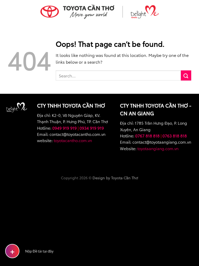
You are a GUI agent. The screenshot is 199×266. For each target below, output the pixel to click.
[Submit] (186, 75)
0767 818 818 (147, 135)
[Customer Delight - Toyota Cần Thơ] (99, 11)
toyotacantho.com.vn (73, 140)
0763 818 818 (174, 135)
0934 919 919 (92, 128)
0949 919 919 (64, 128)
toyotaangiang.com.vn (158, 148)
